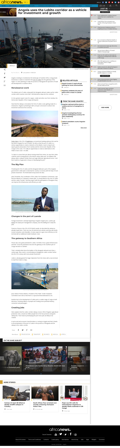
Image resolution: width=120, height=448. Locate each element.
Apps (87, 439)
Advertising (74, 439)
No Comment (63, 6)
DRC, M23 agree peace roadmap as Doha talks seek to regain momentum (107, 62)
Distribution (65, 439)
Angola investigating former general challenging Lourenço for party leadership (73, 114)
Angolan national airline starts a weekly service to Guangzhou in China (73, 106)
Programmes (77, 6)
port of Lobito (37, 80)
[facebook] (70, 434)
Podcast (89, 6)
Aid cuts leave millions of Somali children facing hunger (106, 51)
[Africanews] (11, 2)
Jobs (82, 439)
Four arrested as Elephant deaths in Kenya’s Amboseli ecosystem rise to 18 (107, 41)
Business (12, 6)
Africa (63, 334)
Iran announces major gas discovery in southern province (107, 46)
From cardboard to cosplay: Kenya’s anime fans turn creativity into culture (107, 17)
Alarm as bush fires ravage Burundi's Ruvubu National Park (107, 84)
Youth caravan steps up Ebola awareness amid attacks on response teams (105, 90)
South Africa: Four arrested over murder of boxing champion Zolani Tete (107, 23)
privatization (25, 334)
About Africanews (20, 439)
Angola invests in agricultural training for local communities (72, 84)
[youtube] (56, 434)
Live (103, 6)
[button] (49, 46)
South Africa (37, 399)
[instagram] (75, 434)
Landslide (7, 399)
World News (65, 399)
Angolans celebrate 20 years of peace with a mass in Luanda (72, 91)
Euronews (102, 439)
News (4, 6)
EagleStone (29, 141)
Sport (22, 6)
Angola (12, 66)
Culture (31, 6)
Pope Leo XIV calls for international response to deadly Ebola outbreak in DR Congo (107, 56)
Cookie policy (55, 439)
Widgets (94, 439)
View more (105, 107)
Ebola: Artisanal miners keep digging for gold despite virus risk (107, 80)
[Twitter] (61, 434)
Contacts (46, 439)
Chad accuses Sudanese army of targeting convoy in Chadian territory (107, 28)
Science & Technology (46, 6)
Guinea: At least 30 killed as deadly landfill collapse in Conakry (107, 72)
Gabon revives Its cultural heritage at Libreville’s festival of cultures (107, 67)
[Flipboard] (65, 434)
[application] (45, 42)
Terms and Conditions (34, 439)
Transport (36, 334)
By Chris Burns (15, 72)
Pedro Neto (14, 141)
